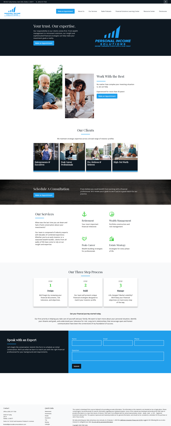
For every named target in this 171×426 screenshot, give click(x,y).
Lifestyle (47, 424)
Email (105, 339)
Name (74, 339)
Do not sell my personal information (102, 422)
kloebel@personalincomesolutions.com (14, 424)
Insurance (47, 418)
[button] (65, 11)
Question (75, 350)
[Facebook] (166, 2)
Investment (48, 413)
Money (47, 422)
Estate (47, 416)
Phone (136, 339)
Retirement (48, 411)
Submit (76, 366)
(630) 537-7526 (42, 2)
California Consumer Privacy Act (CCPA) (131, 420)
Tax (46, 420)
